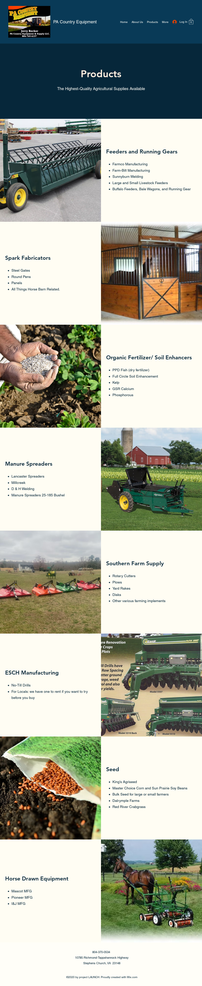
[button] (191, 22)
